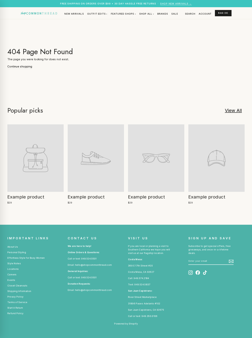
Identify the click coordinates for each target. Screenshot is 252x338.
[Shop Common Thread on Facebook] (198, 272)
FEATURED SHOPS (122, 13)
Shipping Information (19, 291)
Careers (12, 274)
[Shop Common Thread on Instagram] (190, 272)
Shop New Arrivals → (176, 3)
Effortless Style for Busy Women (26, 258)
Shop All (145, 13)
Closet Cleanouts (17, 285)
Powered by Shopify (126, 323)
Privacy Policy (15, 296)
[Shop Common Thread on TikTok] (205, 272)
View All (233, 110)
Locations (13, 269)
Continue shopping (19, 66)
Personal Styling (16, 252)
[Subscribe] (231, 261)
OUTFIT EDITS (96, 13)
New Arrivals (74, 13)
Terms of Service (17, 302)
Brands (162, 13)
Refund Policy (15, 313)
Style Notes (14, 263)
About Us (12, 246)
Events (11, 280)
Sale (174, 13)
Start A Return (15, 307)
